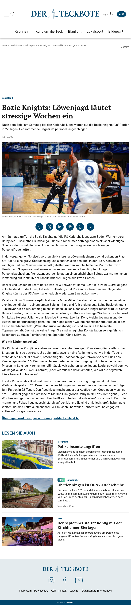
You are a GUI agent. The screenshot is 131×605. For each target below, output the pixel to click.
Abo (121, 14)
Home (4, 45)
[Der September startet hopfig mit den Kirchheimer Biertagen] (27, 531)
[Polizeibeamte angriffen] (27, 454)
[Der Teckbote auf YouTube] (79, 580)
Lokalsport (30, 45)
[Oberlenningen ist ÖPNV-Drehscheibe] (27, 493)
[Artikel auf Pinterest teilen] (70, 227)
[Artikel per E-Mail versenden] (90, 227)
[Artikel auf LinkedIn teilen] (60, 227)
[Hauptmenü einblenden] (7, 14)
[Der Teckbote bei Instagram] (51, 580)
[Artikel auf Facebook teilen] (39, 227)
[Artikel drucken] (80, 227)
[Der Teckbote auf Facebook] (64, 580)
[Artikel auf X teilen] (49, 227)
